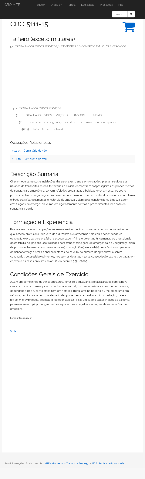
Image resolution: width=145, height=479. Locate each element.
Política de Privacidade (111, 463)
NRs (120, 4)
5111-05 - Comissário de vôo (29, 150)
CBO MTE (12, 5)
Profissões (106, 4)
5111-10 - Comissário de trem (30, 158)
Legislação (87, 4)
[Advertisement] (72, 78)
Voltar (13, 331)
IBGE (94, 463)
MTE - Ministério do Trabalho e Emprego (67, 463)
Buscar (41, 4)
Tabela (71, 4)
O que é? (56, 4)
